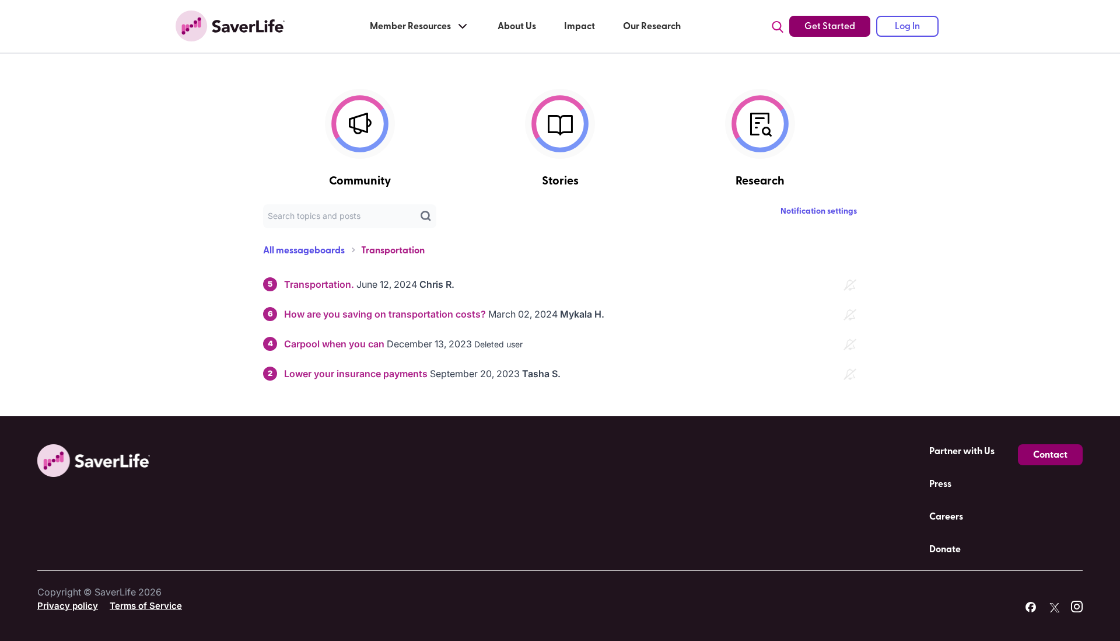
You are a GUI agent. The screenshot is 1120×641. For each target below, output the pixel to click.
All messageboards (304, 250)
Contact (1050, 454)
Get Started (829, 26)
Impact (579, 26)
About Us (517, 26)
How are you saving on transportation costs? (385, 314)
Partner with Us (962, 451)
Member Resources (410, 26)
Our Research (652, 26)
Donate (945, 549)
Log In (907, 26)
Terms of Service (146, 605)
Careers (946, 516)
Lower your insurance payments (356, 373)
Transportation (393, 250)
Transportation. (319, 284)
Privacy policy (67, 605)
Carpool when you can (334, 344)
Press (940, 484)
